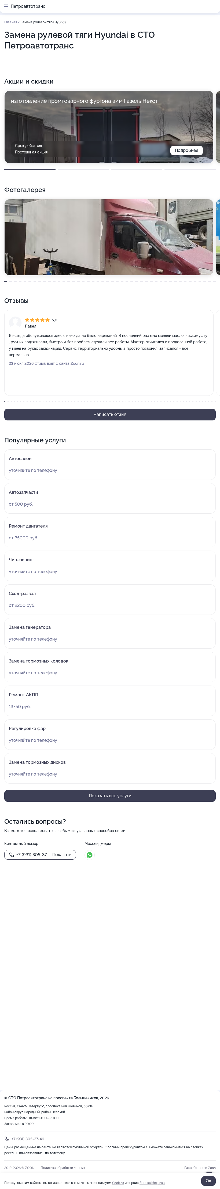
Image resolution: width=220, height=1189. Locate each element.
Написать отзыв (110, 414)
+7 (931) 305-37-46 (28, 1139)
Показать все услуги (110, 795)
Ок (208, 1180)
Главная (11, 22)
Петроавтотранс (28, 6)
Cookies (118, 1183)
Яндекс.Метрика (152, 1183)
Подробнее (186, 150)
